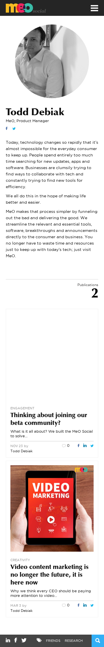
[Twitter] (14, 128)
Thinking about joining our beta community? (48, 420)
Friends (53, 640)
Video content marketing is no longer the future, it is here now (49, 575)
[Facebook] (7, 128)
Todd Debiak (21, 451)
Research (74, 640)
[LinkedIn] (85, 446)
